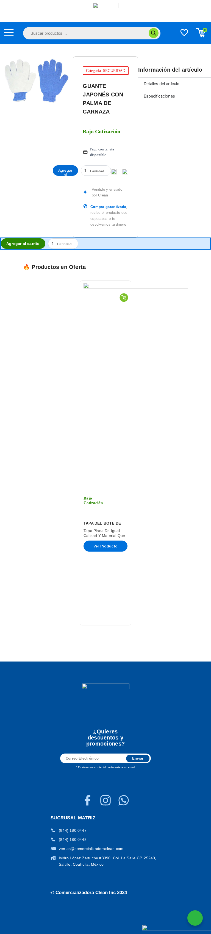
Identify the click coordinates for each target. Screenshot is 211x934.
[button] (17, 453)
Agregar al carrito (65, 172)
